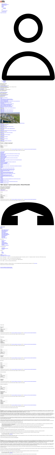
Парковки (3, 244)
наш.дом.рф (35, 263)
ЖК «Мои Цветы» (4, 231)
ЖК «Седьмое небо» (8, 140)
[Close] (0, 326)
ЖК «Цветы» (6, 136)
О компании (3, 247)
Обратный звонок (4, 11)
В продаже (2, 106)
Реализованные (6, 106)
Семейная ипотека (4, 242)
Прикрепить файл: (2, 391)
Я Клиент (4, 81)
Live (2, 9)
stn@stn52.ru (11, 452)
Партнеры (4, 8)
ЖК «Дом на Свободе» (10, 132)
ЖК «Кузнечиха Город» (10, 111)
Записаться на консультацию (4, 190)
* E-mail (1, 350)
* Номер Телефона (2, 195)
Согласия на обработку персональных (16, 199)
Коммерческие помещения (5, 4)
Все (0, 106)
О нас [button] (2, 7)
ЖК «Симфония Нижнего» (11, 128)
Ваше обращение (2, 389)
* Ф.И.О (1, 194)
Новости (3, 6)
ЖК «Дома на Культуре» (10, 126)
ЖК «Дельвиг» (7, 124)
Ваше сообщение (2, 353)
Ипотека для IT (4, 240)
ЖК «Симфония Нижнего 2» (5, 229)
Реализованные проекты (5, 248)
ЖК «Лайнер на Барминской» (12, 130)
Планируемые (10, 106)
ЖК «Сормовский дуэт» (5, 230)
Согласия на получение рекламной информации (30, 199)
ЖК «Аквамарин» (8, 134)
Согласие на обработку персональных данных (6, 267)
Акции (3, 252)
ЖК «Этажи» (6, 138)
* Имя (1, 386)
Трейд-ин (3, 241)
